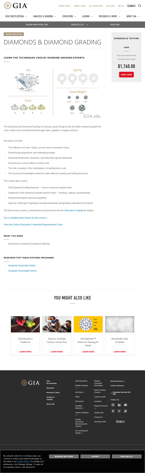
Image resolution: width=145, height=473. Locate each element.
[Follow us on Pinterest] (119, 411)
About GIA (51, 404)
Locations (98, 401)
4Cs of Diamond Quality (81, 432)
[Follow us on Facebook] (113, 411)
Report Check (65, 6)
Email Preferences (116, 381)
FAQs (77, 397)
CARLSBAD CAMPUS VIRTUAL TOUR (37, 24)
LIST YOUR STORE (96, 6)
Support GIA (99, 413)
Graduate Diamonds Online (22, 265)
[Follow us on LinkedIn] (119, 405)
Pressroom (79, 401)
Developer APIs (100, 422)
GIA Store (110, 6)
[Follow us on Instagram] (113, 405)
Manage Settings (64, 456)
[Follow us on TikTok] (125, 411)
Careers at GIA (99, 397)
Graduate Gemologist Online (22, 271)
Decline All (127, 456)
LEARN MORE (25, 351)
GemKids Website (78, 407)
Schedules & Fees (77, 24)
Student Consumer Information (98, 383)
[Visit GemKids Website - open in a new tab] (120, 421)
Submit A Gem (80, 6)
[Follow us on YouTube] (125, 405)
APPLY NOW (126, 74)
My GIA (121, 6)
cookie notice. (23, 461)
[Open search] (139, 5)
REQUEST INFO (115, 24)
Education (50, 388)
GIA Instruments (81, 381)
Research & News (53, 392)
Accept (95, 456)
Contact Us (98, 417)
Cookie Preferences (117, 385)
